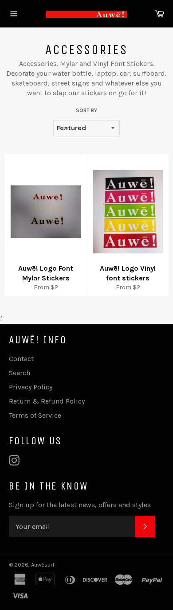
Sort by (86, 110)
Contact (21, 358)
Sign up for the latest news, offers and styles (80, 505)
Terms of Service (35, 415)
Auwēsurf (43, 564)
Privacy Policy (30, 387)
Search (19, 373)
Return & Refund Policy (47, 401)
